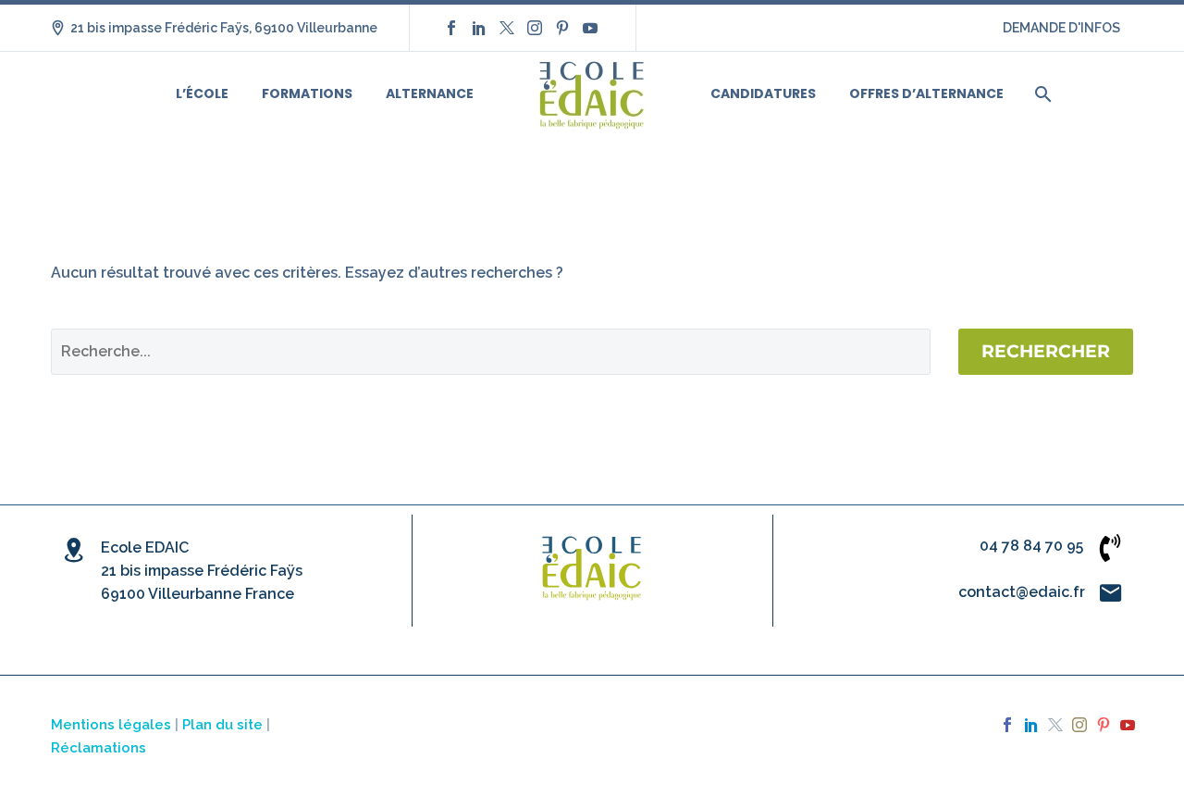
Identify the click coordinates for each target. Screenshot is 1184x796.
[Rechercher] (1041, 94)
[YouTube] (590, 27)
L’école (202, 93)
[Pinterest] (562, 27)
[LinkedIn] (479, 27)
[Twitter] (507, 27)
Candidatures (763, 93)
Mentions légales (111, 724)
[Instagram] (535, 27)
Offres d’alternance (926, 93)
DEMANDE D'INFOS (1061, 27)
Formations (307, 93)
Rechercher (1045, 351)
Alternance (430, 93)
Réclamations (98, 747)
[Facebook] (451, 27)
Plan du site (222, 724)
